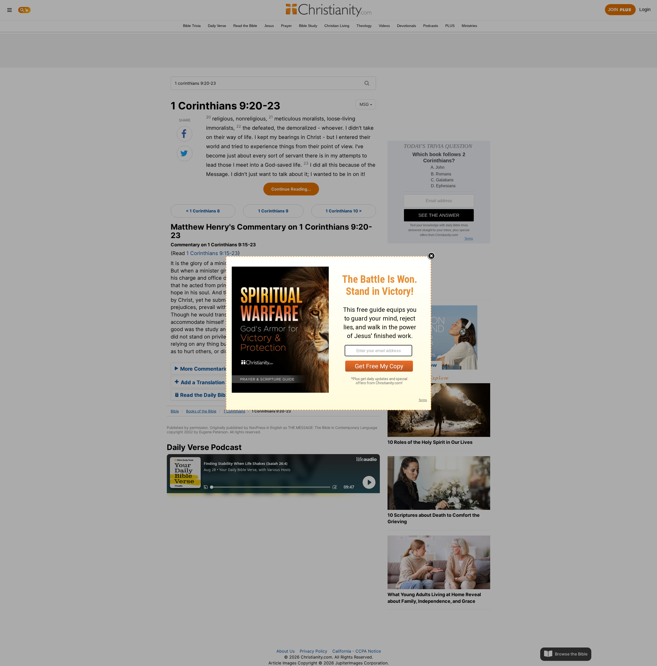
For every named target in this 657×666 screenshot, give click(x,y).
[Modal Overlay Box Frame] (328, 333)
